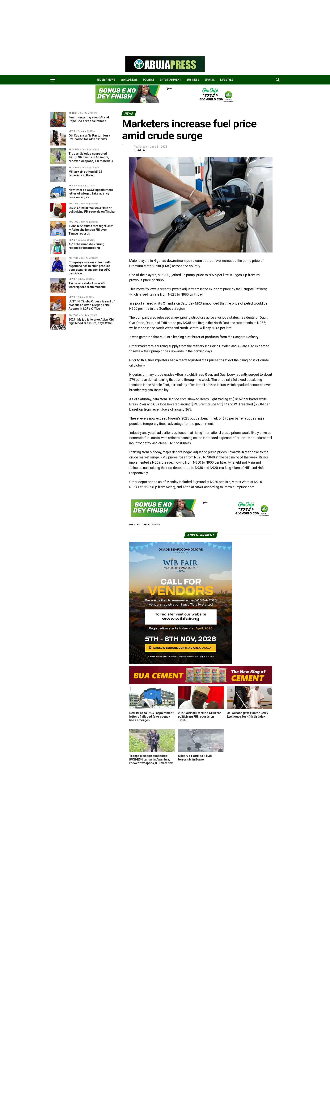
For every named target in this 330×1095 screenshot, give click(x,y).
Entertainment (170, 79)
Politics (148, 79)
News (156, 524)
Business (192, 79)
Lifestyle (226, 79)
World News (129, 79)
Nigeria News (106, 79)
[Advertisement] (114, 26)
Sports (210, 79)
